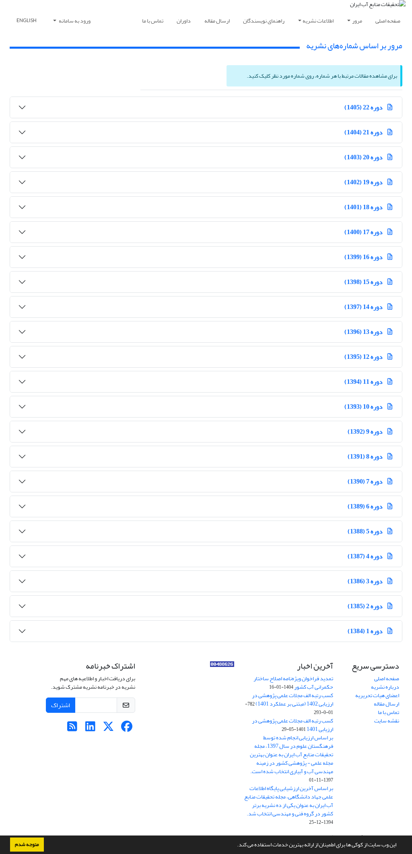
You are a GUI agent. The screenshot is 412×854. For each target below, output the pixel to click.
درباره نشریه (385, 686)
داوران (184, 20)
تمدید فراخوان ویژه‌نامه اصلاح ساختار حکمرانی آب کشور (293, 682)
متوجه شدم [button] (27, 844)
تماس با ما (152, 20)
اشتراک (60, 705)
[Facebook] (126, 728)
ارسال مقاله (217, 20)
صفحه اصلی (387, 20)
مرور (357, 20)
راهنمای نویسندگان (263, 20)
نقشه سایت (386, 720)
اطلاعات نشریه (318, 20)
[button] (235, 845)
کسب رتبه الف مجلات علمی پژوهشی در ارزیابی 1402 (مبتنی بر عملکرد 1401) (292, 699)
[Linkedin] (90, 728)
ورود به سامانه (74, 20)
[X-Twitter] (108, 728)
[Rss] (72, 728)
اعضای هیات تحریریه (377, 695)
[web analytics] (222, 666)
